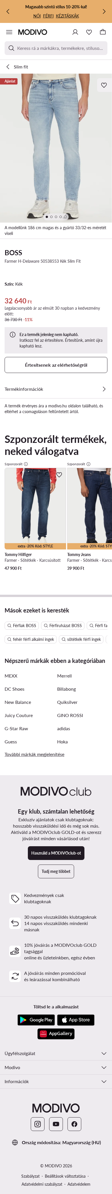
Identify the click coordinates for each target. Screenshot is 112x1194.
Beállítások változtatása (65, 1176)
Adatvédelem (78, 1184)
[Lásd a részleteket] (104, 389)
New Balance (18, 702)
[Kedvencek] (89, 32)
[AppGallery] (56, 1034)
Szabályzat (30, 1176)
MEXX (11, 675)
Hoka (62, 741)
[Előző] (8, 11)
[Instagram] (38, 1124)
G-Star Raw (16, 728)
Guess (11, 741)
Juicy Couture (19, 715)
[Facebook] (74, 1124)
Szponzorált (13, 464)
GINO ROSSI (70, 715)
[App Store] (75, 1020)
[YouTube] (56, 1124)
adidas (63, 728)
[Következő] (104, 11)
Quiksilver (67, 702)
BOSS (13, 252)
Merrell (64, 675)
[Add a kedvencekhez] (104, 85)
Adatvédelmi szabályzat (42, 1184)
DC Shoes (14, 689)
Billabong (66, 689)
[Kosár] (103, 32)
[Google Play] (36, 1020)
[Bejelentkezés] (75, 32)
